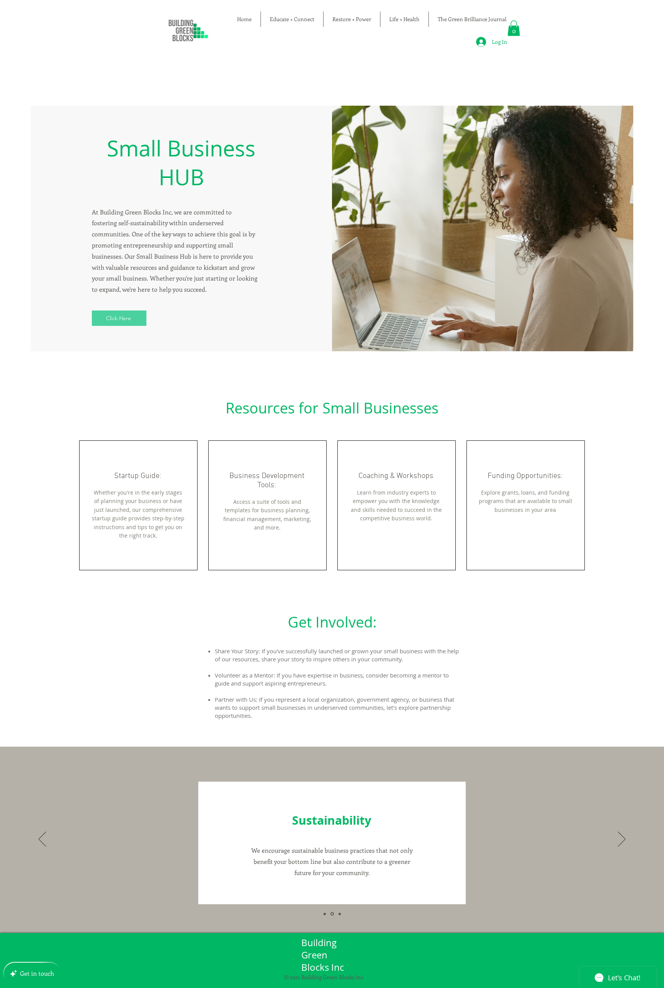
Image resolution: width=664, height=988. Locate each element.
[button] (513, 28)
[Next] (622, 840)
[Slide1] (325, 914)
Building (320, 943)
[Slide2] (331, 914)
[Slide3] (339, 914)
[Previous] (42, 840)
